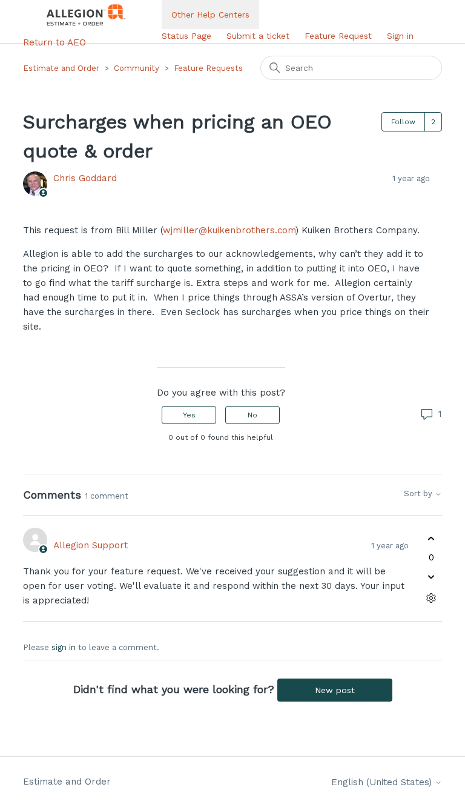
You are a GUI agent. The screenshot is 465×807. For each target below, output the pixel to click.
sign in (63, 647)
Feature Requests (208, 68)
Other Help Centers (210, 14)
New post (335, 690)
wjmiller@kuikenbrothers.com (229, 230)
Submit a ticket (257, 36)
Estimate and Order (61, 68)
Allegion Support (90, 545)
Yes (189, 415)
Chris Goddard (85, 178)
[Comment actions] (431, 598)
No (252, 415)
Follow (403, 122)
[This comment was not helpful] (431, 577)
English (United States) (383, 782)
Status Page (186, 36)
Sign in (400, 36)
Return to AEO (54, 42)
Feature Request (338, 36)
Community (136, 68)
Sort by (419, 494)
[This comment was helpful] (431, 538)
